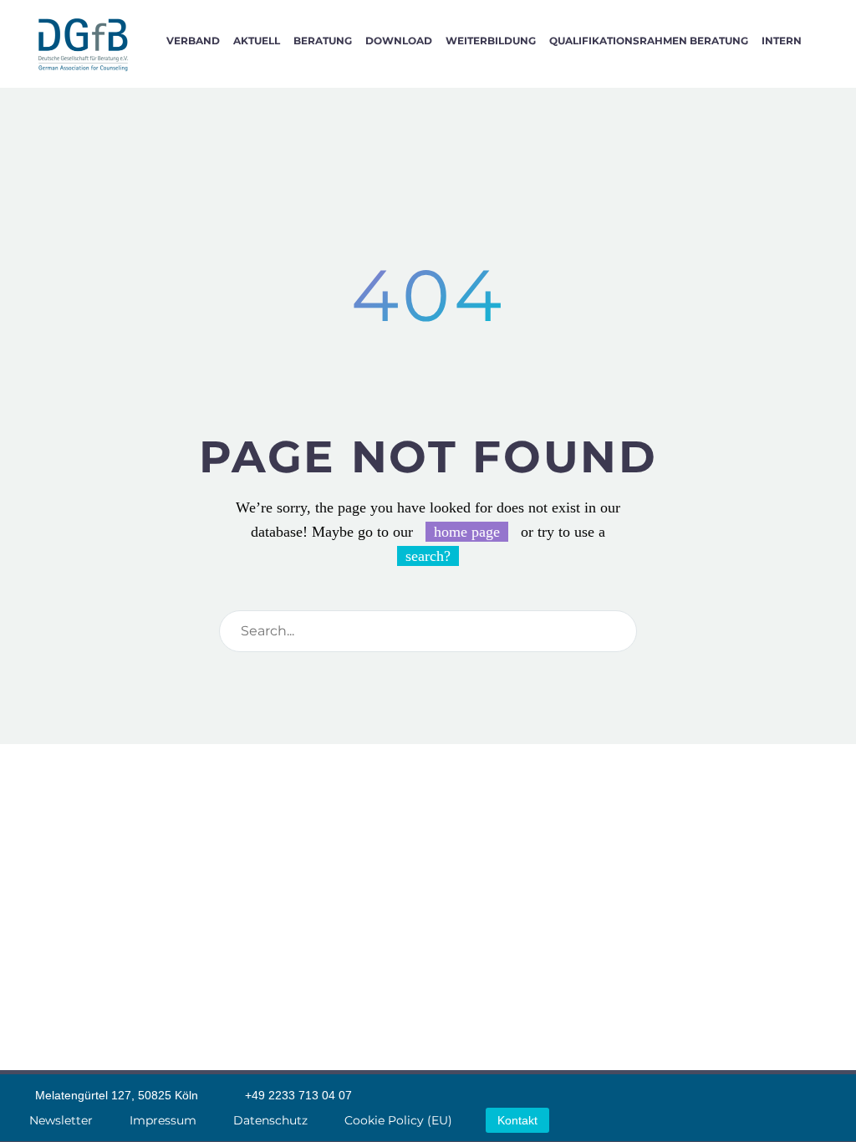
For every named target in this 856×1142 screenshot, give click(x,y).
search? (428, 556)
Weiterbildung (491, 40)
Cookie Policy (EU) (398, 1120)
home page (467, 531)
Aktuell (256, 40)
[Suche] (825, 40)
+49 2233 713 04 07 (298, 1095)
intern (782, 40)
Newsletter (61, 1120)
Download (398, 40)
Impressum (163, 1120)
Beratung (322, 40)
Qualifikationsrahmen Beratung (648, 40)
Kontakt (517, 1120)
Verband (193, 40)
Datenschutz (270, 1120)
